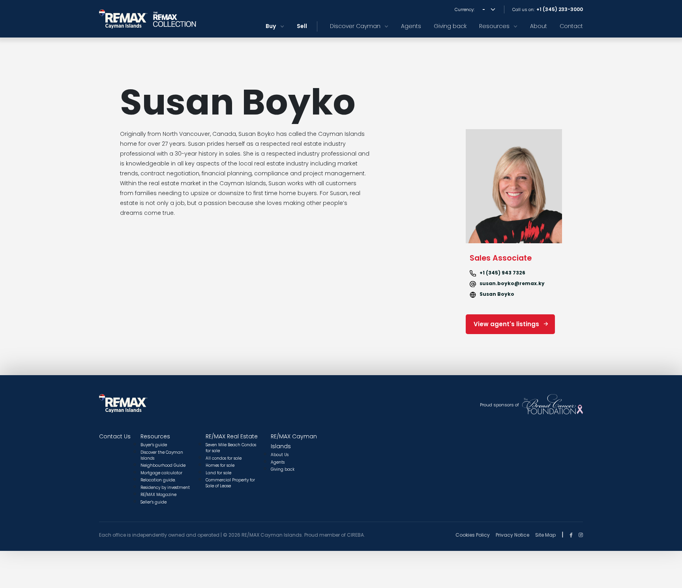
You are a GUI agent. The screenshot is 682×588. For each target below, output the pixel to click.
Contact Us (115, 436)
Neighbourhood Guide (163, 465)
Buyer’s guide (154, 445)
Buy (271, 26)
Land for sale (218, 473)
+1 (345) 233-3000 (559, 9)
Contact (571, 26)
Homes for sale (220, 465)
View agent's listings (506, 324)
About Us (280, 455)
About (538, 26)
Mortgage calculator (161, 473)
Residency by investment (165, 487)
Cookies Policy (472, 535)
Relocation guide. (158, 480)
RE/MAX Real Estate (232, 436)
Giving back (450, 26)
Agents (411, 26)
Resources (494, 26)
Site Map (545, 535)
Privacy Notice (512, 535)
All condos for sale (224, 458)
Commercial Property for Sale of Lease (230, 483)
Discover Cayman (355, 26)
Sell (302, 26)
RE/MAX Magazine (158, 495)
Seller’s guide (154, 502)
